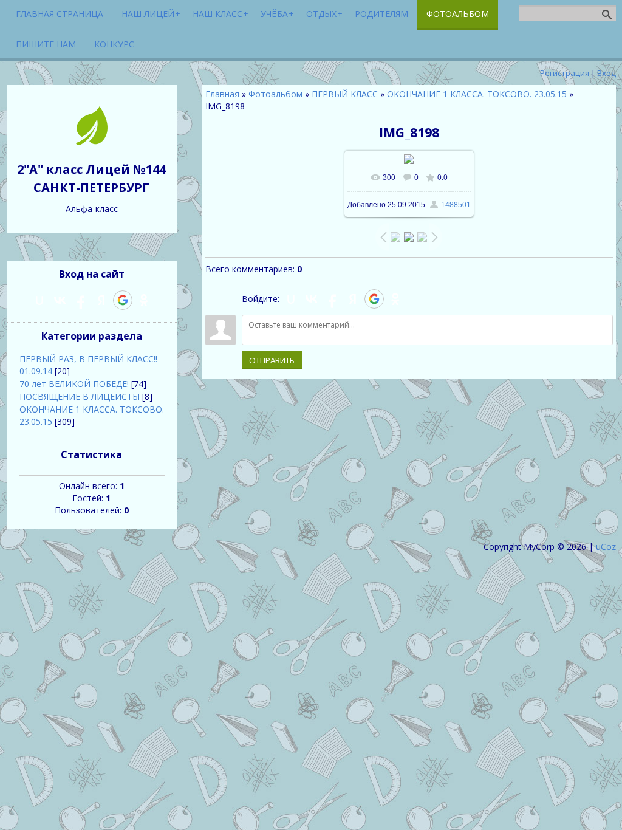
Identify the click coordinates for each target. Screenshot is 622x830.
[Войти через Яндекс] (353, 299)
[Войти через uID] (291, 299)
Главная (222, 94)
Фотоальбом (275, 94)
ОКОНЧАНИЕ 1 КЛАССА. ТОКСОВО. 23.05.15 (477, 94)
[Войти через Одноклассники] (395, 299)
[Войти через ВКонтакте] (311, 299)
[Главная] (92, 142)
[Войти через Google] (374, 299)
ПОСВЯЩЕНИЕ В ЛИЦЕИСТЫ (79, 396)
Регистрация (564, 72)
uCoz (606, 546)
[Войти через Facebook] (332, 299)
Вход (606, 72)
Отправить (272, 360)
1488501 (456, 205)
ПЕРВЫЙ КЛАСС (345, 94)
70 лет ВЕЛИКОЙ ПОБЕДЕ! (74, 383)
